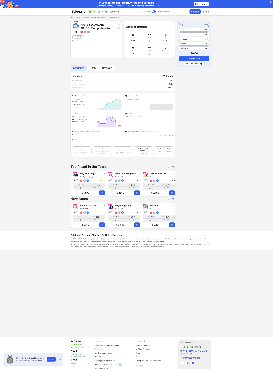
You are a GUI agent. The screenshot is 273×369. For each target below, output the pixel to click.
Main (72, 17)
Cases (138, 357)
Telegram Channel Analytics (105, 364)
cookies (34, 358)
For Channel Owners (144, 345)
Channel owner (163, 12)
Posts (93, 67)
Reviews (107, 67)
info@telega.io (192, 357)
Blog (138, 353)
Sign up (195, 11)
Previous (169, 167)
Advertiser (146, 12)
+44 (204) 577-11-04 (195, 350)
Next (173, 167)
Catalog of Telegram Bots (104, 361)
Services (115, 12)
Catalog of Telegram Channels (106, 345)
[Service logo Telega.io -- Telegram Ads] (79, 11)
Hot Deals (98, 357)
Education (86, 17)
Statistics (78, 67)
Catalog (104, 12)
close (271, 2)
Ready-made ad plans (103, 353)
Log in (206, 11)
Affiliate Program (143, 349)
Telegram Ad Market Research (148, 361)
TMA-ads (98, 349)
